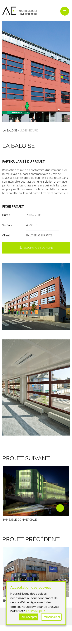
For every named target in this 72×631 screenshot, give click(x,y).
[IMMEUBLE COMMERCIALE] (36, 491)
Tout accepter (28, 617)
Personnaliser (51, 617)
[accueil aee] (19, 11)
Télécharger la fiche (37, 247)
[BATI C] (36, 572)
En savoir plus (35, 611)
